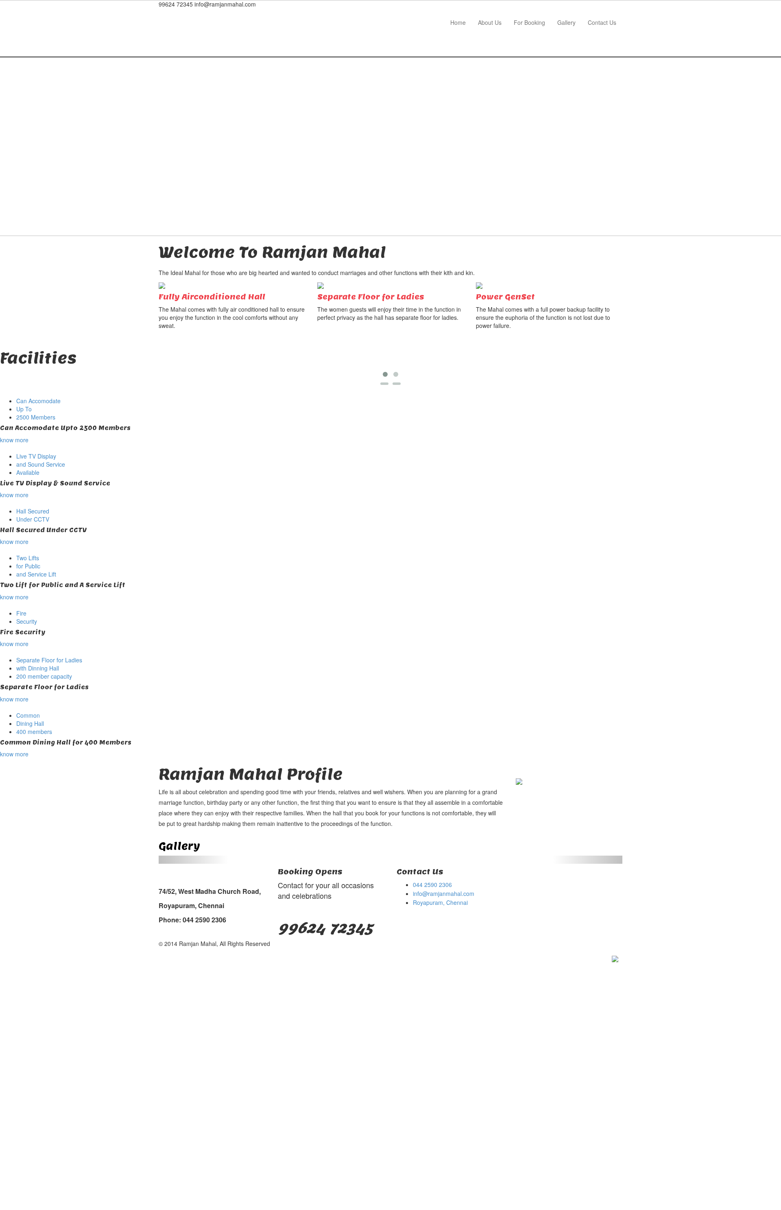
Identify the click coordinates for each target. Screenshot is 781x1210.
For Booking (529, 22)
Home (458, 22)
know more (14, 440)
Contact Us (602, 22)
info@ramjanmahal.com (443, 893)
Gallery (566, 22)
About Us (490, 22)
